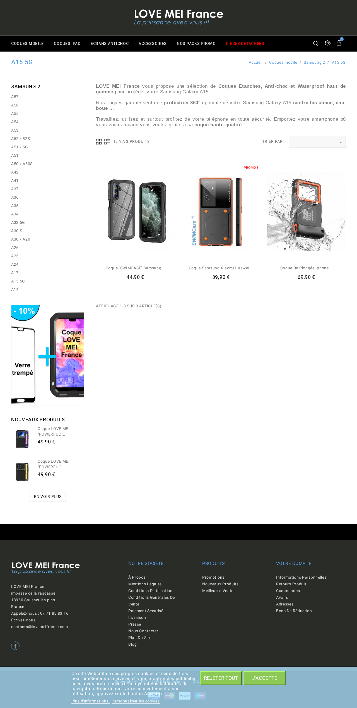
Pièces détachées (245, 43)
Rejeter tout (221, 678)
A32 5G (18, 222)
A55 (15, 113)
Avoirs (282, 597)
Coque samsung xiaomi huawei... (221, 268)
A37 (15, 189)
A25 (15, 256)
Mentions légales (145, 584)
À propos (137, 577)
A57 (15, 96)
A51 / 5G (19, 147)
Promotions (213, 577)
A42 (15, 172)
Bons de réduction (294, 611)
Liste (107, 141)
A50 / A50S (22, 163)
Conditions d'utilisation (150, 590)
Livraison (137, 617)
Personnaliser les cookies (136, 701)
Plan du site (139, 637)
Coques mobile (27, 43)
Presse (134, 624)
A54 (15, 122)
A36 (15, 197)
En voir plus (47, 496)
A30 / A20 (20, 239)
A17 (15, 272)
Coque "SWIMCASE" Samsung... (135, 268)
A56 (15, 105)
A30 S (16, 231)
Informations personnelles (301, 577)
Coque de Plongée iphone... (306, 268)
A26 (15, 247)
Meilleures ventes (219, 590)
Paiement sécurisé (145, 611)
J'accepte (264, 678)
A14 (15, 289)
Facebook (15, 646)
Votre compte (293, 563)
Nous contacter (143, 631)
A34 (15, 214)
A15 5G (18, 281)
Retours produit (291, 584)
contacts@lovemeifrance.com (39, 626)
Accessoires (153, 43)
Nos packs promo (196, 43)
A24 (15, 264)
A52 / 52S (20, 138)
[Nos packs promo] (47, 355)
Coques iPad (67, 43)
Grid (99, 141)
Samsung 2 (25, 86)
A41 (15, 180)
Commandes (288, 590)
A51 (15, 155)
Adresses (285, 604)
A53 (15, 130)
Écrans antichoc (110, 43)
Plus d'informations (90, 701)
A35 (15, 205)
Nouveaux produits (220, 584)
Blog (132, 644)
